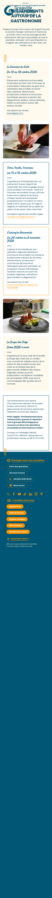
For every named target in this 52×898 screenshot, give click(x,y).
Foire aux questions (18, 466)
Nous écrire (19, 485)
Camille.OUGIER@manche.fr (21, 216)
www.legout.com (15, 113)
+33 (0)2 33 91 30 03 (22, 479)
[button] (26, 141)
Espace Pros (15, 506)
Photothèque (15, 525)
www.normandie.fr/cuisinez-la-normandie (22, 286)
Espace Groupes (17, 519)
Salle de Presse (16, 513)
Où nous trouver (17, 473)
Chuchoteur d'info (18, 532)
